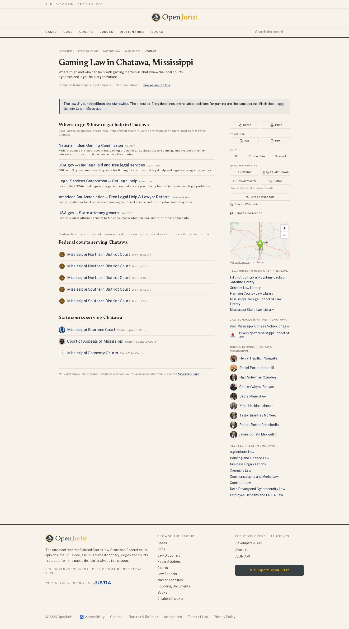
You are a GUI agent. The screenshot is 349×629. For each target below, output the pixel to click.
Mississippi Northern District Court (98, 254)
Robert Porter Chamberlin (259, 425)
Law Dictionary (168, 555)
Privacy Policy (224, 617)
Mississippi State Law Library (252, 310)
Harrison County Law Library (251, 293)
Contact (116, 617)
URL (236, 156)
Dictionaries (132, 31)
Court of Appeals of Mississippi (95, 341)
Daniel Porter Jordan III (256, 368)
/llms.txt (241, 550)
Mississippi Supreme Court (91, 329)
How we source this (156, 85)
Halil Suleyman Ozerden (257, 377)
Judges (106, 31)
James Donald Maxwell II (258, 434)
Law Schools (167, 574)
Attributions (173, 617)
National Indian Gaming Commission (91, 145)
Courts (86, 31)
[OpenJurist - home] (174, 17)
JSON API (242, 556)
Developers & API (248, 543)
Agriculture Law (242, 452)
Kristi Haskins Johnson (256, 406)
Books (157, 31)
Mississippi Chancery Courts (92, 353)
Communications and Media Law (254, 476)
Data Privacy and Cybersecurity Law (257, 489)
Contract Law (240, 483)
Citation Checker (170, 599)
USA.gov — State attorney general (89, 213)
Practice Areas (88, 50)
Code (68, 31)
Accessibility (92, 617)
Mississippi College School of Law (263, 326)
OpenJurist (66, 50)
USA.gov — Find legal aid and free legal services (102, 165)
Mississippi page (188, 374)
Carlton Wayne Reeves (256, 387)
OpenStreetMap (241, 262)
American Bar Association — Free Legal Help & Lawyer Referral (115, 197)
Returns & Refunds (143, 617)
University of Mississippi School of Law (263, 335)
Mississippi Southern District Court (98, 289)
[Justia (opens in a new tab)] (102, 583)
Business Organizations (248, 464)
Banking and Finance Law (249, 458)
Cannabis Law (240, 470)
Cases (51, 31)
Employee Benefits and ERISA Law (256, 495)
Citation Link (257, 156)
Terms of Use (198, 617)
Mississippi (132, 50)
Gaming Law (111, 50)
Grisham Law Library (245, 288)
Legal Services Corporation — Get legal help (98, 181)
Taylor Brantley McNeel (257, 415)
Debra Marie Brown (254, 396)
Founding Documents (173, 586)
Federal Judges (169, 561)
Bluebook (281, 156)
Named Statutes (170, 580)
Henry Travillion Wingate (258, 358)
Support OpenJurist (269, 570)
